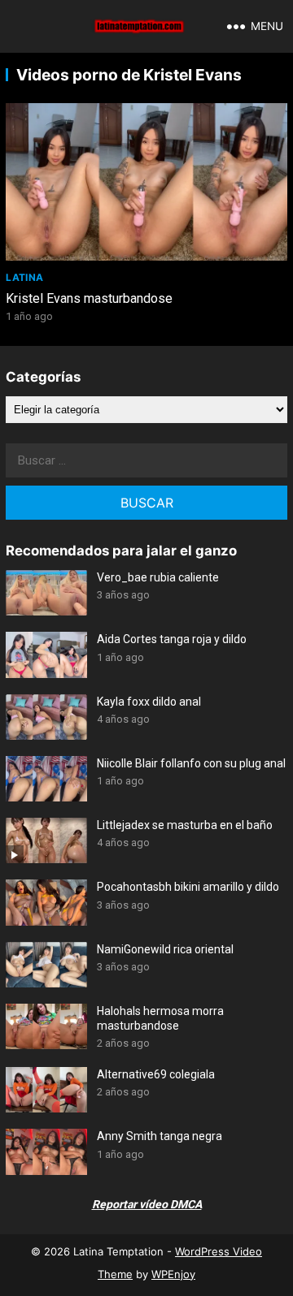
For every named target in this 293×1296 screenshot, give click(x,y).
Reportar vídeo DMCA (147, 1204)
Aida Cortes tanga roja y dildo (172, 639)
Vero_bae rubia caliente (158, 577)
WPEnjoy (173, 1274)
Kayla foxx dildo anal (149, 701)
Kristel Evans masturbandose (89, 298)
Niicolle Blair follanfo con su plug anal (191, 763)
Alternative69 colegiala (156, 1074)
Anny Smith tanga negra (159, 1136)
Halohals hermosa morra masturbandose (160, 1018)
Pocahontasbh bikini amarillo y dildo (188, 886)
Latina (24, 277)
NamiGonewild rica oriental (165, 949)
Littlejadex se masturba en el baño (185, 825)
